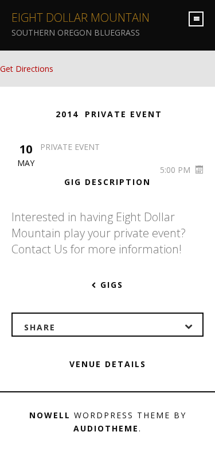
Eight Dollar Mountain (80, 17)
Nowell (50, 415)
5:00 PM (176, 169)
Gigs (110, 284)
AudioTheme (106, 428)
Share (40, 327)
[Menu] (196, 18)
